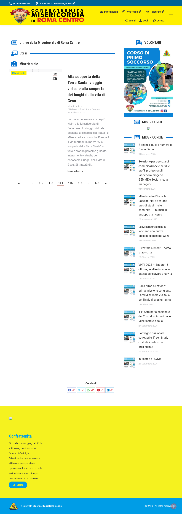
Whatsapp (132, 11)
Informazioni (111, 11)
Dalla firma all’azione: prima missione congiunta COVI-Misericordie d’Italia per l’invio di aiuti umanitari (155, 292)
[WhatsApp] (90, 390)
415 (70, 183)
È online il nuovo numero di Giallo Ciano (155, 147)
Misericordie (18, 73)
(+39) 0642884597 (22, 3)
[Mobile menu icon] (171, 16)
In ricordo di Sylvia (150, 359)
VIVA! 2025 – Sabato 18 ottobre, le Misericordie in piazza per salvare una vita (155, 269)
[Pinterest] (100, 390)
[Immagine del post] (129, 148)
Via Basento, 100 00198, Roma (55, 3)
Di (83, 109)
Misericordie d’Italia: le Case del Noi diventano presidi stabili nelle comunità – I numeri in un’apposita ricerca (152, 205)
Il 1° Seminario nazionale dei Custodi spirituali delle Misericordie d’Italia (154, 316)
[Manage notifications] (173, 506)
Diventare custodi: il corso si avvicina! (154, 250)
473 (96, 183)
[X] (81, 390)
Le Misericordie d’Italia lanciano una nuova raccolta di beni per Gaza (154, 231)
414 (60, 183)
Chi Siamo (18, 484)
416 (80, 183)
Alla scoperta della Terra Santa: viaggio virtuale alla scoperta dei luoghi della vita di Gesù (86, 88)
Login (146, 20)
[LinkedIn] (109, 390)
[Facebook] (71, 390)
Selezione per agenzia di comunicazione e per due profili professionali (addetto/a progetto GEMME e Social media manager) (154, 173)
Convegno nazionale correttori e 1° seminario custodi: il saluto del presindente (153, 340)
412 (41, 183)
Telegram (155, 11)
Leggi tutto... (74, 171)
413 (50, 183)
